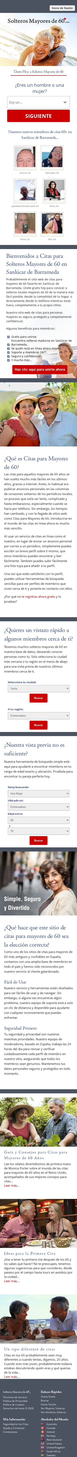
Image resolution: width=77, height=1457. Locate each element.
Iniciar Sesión (48, 1404)
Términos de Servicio (15, 1397)
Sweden (51, 1455)
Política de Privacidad (15, 1401)
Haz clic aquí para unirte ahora (40, 369)
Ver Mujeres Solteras (53, 1408)
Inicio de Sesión (62, 8)
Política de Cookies (13, 1404)
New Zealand (54, 1439)
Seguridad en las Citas (16, 1424)
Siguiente (38, 115)
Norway (51, 1436)
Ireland (51, 1432)
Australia (52, 1424)
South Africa (54, 1451)
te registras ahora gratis (38, 596)
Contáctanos (10, 1432)
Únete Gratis (48, 1396)
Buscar (38, 698)
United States (54, 1443)
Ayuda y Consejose (14, 1428)
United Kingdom (56, 1447)
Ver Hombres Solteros (53, 1412)
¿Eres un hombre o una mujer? (39, 88)
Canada (51, 1428)
